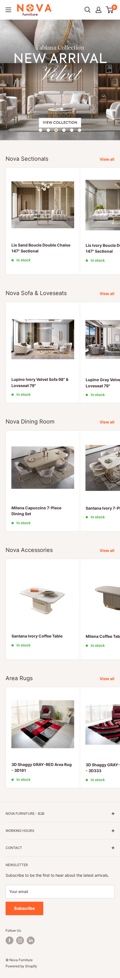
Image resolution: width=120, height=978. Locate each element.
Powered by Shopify (21, 966)
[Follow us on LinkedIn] (31, 940)
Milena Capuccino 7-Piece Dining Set (36, 510)
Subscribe (24, 908)
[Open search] (88, 10)
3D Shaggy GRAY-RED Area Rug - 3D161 (41, 767)
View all (107, 159)
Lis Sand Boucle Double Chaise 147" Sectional (40, 248)
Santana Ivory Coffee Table (37, 636)
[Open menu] (8, 10)
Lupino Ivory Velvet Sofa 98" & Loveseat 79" (39, 382)
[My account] (98, 10)
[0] (109, 9)
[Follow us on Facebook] (9, 940)
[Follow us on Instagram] (20, 940)
